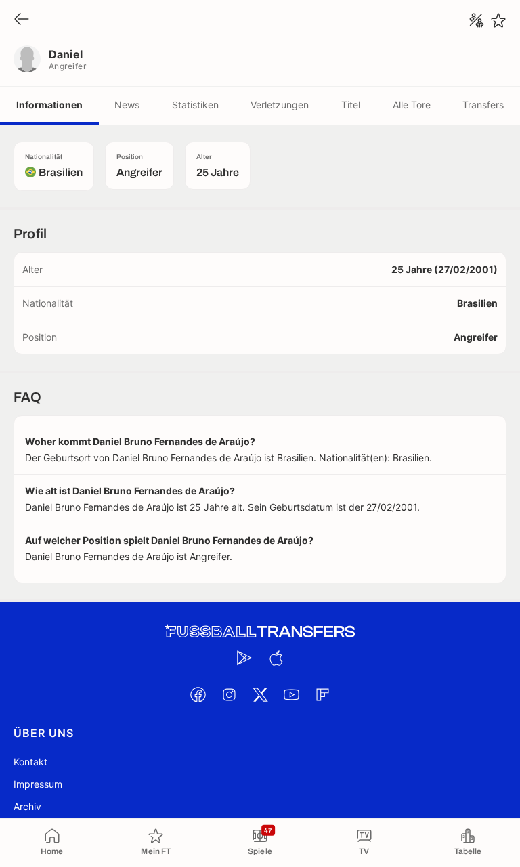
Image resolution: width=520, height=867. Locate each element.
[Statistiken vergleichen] (477, 20)
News (126, 104)
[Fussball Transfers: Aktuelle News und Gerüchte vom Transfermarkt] (260, 631)
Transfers (483, 104)
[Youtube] (291, 694)
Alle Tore (412, 104)
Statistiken (195, 104)
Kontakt (30, 761)
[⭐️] (498, 20)
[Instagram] (229, 694)
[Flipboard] (322, 694)
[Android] (244, 658)
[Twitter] (260, 694)
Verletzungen (280, 104)
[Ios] (275, 658)
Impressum (38, 784)
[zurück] (22, 20)
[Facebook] (198, 694)
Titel (350, 104)
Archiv (27, 806)
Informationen (49, 104)
